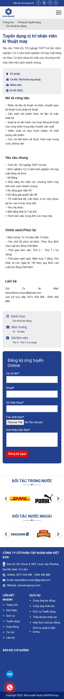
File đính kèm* (15, 417)
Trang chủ (8, 22)
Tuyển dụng (13, 621)
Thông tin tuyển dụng (29, 22)
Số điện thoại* (15, 402)
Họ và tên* (12, 373)
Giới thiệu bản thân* (18, 430)
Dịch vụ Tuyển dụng (44, 611)
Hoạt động (12, 626)
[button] (6, 499)
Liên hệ (10, 637)
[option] (20, 499)
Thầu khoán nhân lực (45, 617)
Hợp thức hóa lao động (46, 622)
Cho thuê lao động (16, 26)
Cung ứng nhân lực (44, 606)
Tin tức (10, 632)
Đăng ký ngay (17, 453)
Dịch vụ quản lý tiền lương (44, 630)
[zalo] (9, 673)
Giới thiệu (11, 610)
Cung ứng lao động (44, 600)
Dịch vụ (10, 615)
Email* (10, 388)
